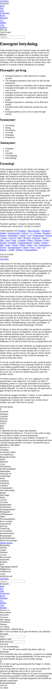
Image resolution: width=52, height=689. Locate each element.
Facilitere (22, 231)
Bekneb (19, 250)
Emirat (22, 235)
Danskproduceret (25, 243)
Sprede (15, 245)
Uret (29, 235)
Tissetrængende (14, 247)
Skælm (3, 235)
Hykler (3, 247)
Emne (13, 240)
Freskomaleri (38, 235)
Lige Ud (12, 238)
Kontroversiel (14, 233)
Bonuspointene (31, 250)
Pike (2, 240)
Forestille (12, 243)
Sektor (4, 238)
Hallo (29, 245)
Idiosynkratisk (34, 231)
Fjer (35, 245)
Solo (7, 240)
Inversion (36, 238)
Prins (32, 247)
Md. (1, 245)
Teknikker (45, 231)
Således (3, 233)
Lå (31, 233)
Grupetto (22, 240)
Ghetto (25, 247)
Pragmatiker (13, 235)
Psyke (46, 240)
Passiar (45, 243)
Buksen (3, 250)
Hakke (37, 243)
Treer (38, 247)
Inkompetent (44, 245)
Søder (7, 245)
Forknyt (25, 233)
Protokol (46, 233)
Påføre (22, 245)
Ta (44, 247)
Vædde (11, 250)
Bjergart (27, 238)
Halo (20, 238)
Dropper (38, 240)
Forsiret (49, 235)
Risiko (30, 240)
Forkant (3, 243)
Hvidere (37, 233)
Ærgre (44, 238)
